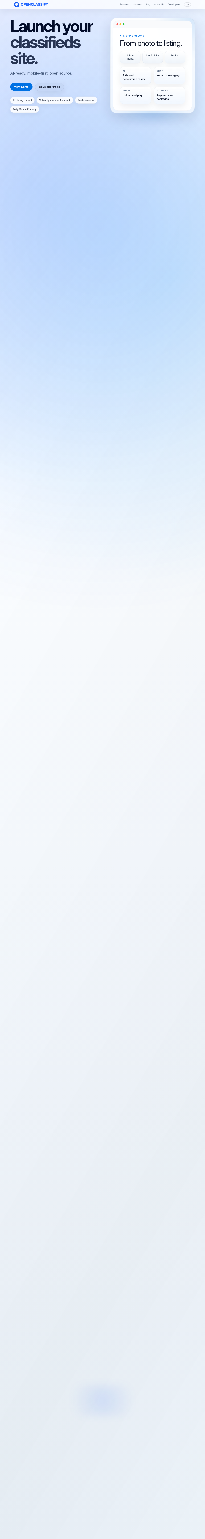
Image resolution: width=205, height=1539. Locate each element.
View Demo (21, 86)
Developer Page (49, 86)
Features (124, 4)
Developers (174, 4)
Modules (137, 4)
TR (187, 4)
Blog (148, 4)
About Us (159, 4)
